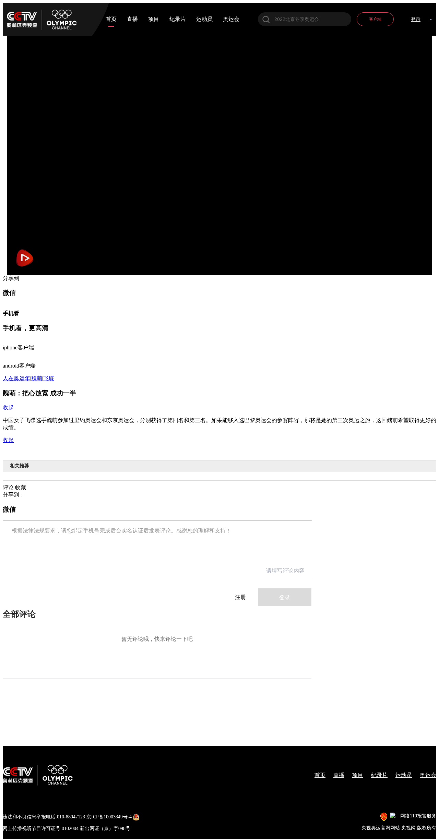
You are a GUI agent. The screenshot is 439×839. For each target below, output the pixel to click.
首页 (111, 19)
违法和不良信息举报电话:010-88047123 (44, 816)
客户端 (375, 19)
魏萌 (36, 378)
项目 (153, 19)
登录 (415, 19)
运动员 (204, 19)
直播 (132, 19)
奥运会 (231, 19)
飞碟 (48, 378)
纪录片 (177, 19)
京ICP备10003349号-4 (109, 816)
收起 (8, 407)
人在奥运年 (16, 378)
